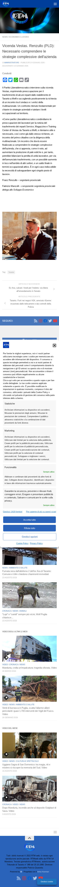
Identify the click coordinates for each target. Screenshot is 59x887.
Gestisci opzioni (30, 536)
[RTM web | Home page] (6, 3)
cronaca (6, 611)
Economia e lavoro (19, 37)
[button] (54, 345)
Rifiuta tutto (29, 528)
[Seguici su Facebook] (45, 321)
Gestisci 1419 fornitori (12, 512)
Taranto (11, 272)
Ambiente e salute (18, 568)
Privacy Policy (36, 543)
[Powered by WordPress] (21, 872)
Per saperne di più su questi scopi (41, 512)
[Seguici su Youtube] (55, 321)
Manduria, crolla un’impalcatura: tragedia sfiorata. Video (29, 668)
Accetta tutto (29, 519)
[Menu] (55, 4)
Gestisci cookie (47, 882)
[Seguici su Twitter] (50, 321)
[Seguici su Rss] (35, 321)
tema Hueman (43, 872)
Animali (23, 611)
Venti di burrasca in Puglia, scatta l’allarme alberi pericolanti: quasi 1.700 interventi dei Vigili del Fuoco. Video (28, 711)
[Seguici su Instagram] (40, 321)
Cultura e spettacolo (27, 761)
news (5, 37)
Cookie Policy (22, 543)
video (5, 664)
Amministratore (11, 63)
